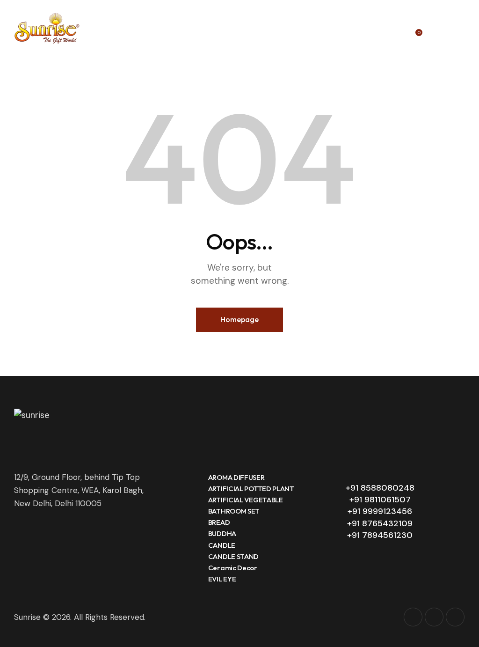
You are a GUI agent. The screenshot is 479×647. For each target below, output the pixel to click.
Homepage (239, 319)
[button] (462, 28)
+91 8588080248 (380, 487)
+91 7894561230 (380, 535)
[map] (455, 617)
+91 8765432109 (380, 523)
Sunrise (27, 617)
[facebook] (434, 617)
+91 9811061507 (380, 499)
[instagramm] (413, 617)
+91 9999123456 (380, 511)
